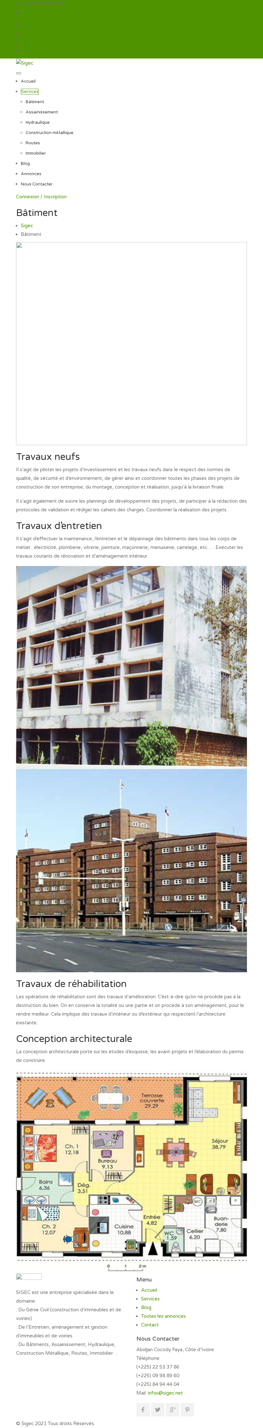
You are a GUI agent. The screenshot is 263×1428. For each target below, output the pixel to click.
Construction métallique (49, 132)
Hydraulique (38, 122)
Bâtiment (35, 101)
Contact (150, 1325)
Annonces (31, 173)
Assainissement (42, 112)
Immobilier (36, 153)
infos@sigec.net (38, 13)
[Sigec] (24, 63)
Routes (33, 143)
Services (29, 91)
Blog (25, 163)
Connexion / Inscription (41, 197)
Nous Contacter (37, 184)
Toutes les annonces (163, 1316)
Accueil (28, 81)
